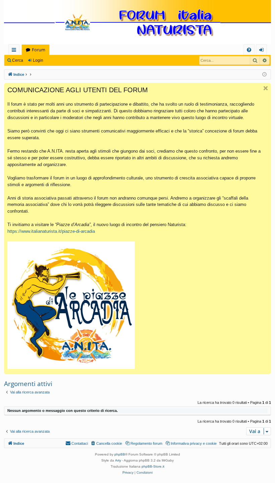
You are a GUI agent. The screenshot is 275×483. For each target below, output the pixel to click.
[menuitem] (249, 50)
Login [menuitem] (263, 51)
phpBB (119, 454)
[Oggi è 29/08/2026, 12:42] (264, 74)
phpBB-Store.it (153, 466)
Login (38, 60)
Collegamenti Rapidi (15, 51)
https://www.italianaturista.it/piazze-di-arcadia (51, 231)
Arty (118, 460)
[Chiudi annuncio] (266, 88)
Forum (38, 50)
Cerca (17, 60)
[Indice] (137, 22)
